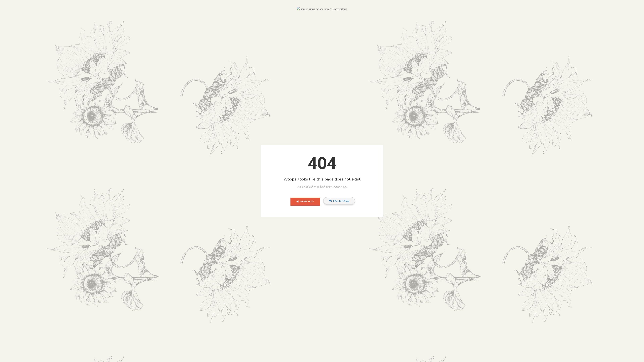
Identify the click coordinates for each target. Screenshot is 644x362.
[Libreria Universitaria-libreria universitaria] (322, 9)
